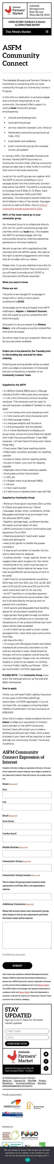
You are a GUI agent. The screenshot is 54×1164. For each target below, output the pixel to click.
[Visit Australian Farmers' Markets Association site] (11, 1141)
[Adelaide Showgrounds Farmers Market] (15, 11)
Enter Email (8, 821)
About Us (6, 1080)
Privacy (42, 1080)
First (4, 789)
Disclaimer (7, 1083)
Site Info (42, 1083)
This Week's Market (18, 31)
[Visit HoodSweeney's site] (13, 1110)
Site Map (32, 1080)
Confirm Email (9, 833)
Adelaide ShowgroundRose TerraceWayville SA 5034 (39, 10)
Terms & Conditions (25, 1083)
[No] (50, 1155)
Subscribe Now (17, 1043)
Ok (27, 1160)
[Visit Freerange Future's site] (36, 1110)
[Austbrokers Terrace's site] (13, 1119)
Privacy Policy (43, 985)
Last (4, 802)
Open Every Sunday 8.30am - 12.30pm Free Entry (27, 23)
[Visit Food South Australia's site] (30, 1141)
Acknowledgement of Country (17, 1085)
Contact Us (19, 1080)
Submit (17, 965)
